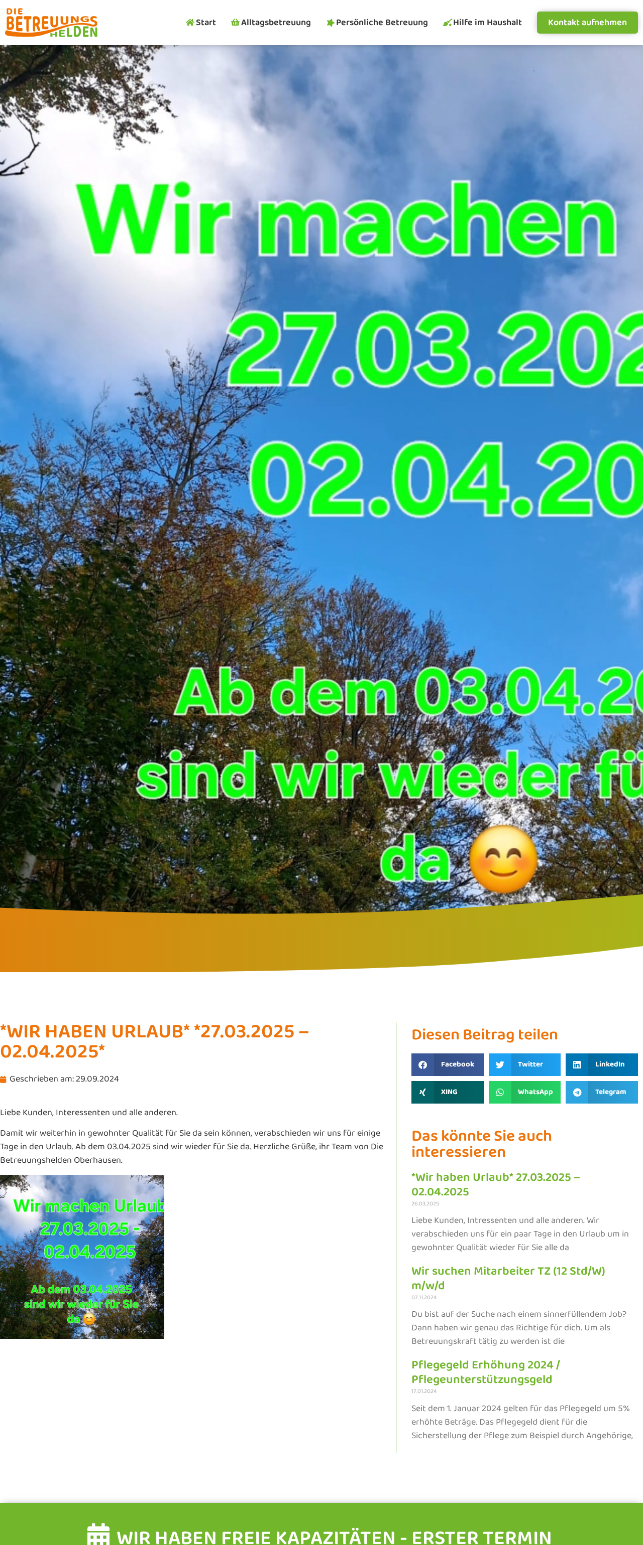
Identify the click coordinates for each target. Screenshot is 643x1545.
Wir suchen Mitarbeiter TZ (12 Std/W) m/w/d (508, 1279)
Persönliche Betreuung (382, 23)
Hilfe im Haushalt (487, 23)
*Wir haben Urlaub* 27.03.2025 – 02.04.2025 (495, 1185)
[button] (447, 1064)
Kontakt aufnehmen (587, 23)
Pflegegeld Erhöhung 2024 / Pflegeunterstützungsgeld (485, 1372)
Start (206, 23)
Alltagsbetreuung (276, 23)
